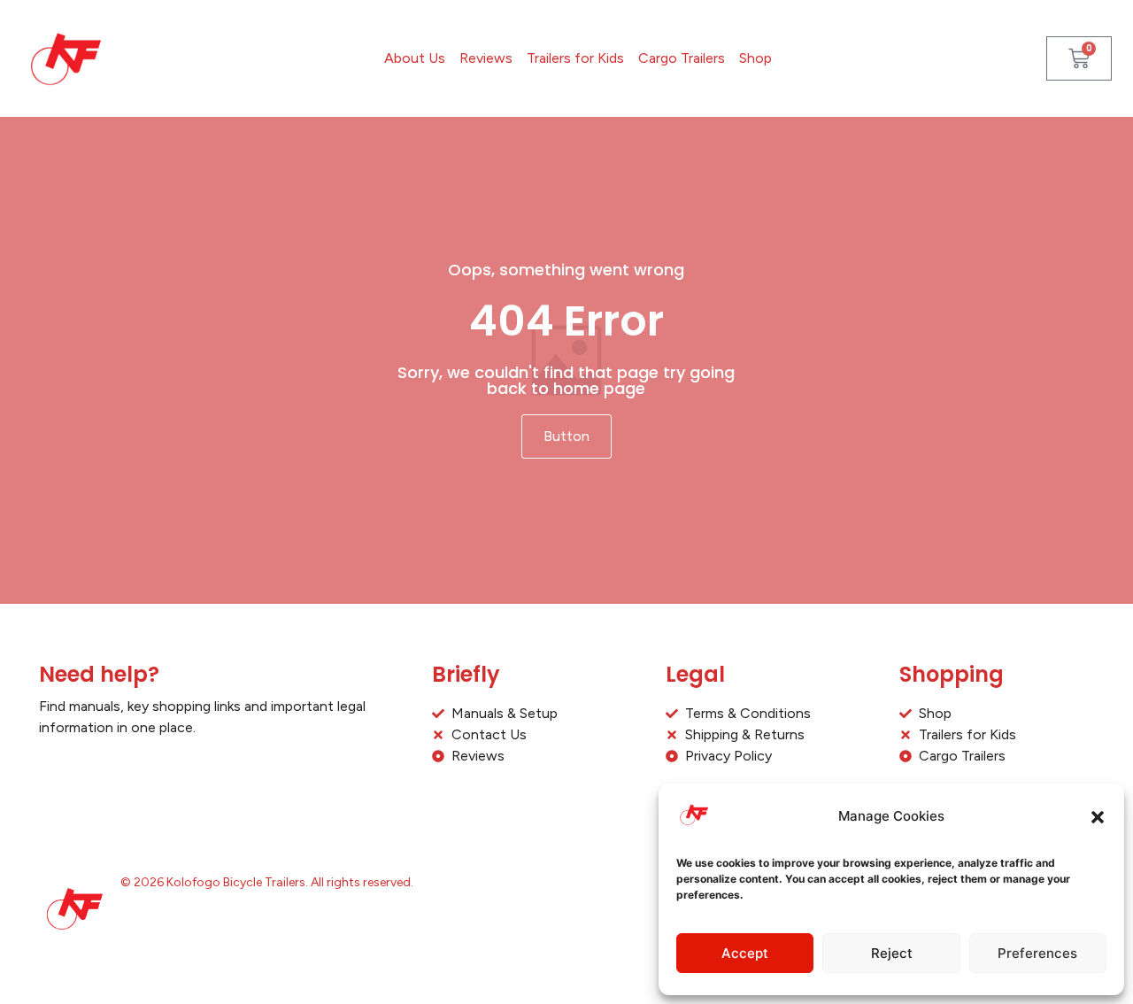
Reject (892, 953)
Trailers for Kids (575, 58)
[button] (1097, 817)
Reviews (486, 58)
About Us (414, 58)
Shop (755, 58)
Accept (744, 953)
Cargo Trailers (681, 58)
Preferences (1037, 953)
